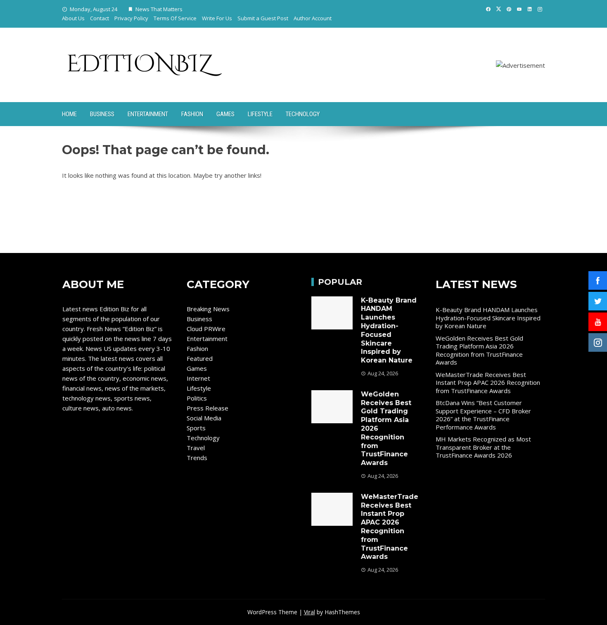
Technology (303, 114)
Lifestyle (260, 114)
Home (69, 114)
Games (225, 114)
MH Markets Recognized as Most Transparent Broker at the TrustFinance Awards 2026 (483, 447)
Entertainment (148, 114)
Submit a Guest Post (262, 18)
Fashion (192, 114)
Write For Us (217, 18)
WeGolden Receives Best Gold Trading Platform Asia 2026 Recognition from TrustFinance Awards (479, 350)
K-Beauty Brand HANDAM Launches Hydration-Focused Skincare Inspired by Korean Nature (389, 330)
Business (102, 114)
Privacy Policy (131, 18)
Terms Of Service (175, 18)
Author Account (313, 18)
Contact (99, 18)
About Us (73, 18)
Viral (309, 612)
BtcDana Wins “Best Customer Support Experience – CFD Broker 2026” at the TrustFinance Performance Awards (483, 414)
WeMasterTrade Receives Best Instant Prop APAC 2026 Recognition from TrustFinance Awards (389, 527)
